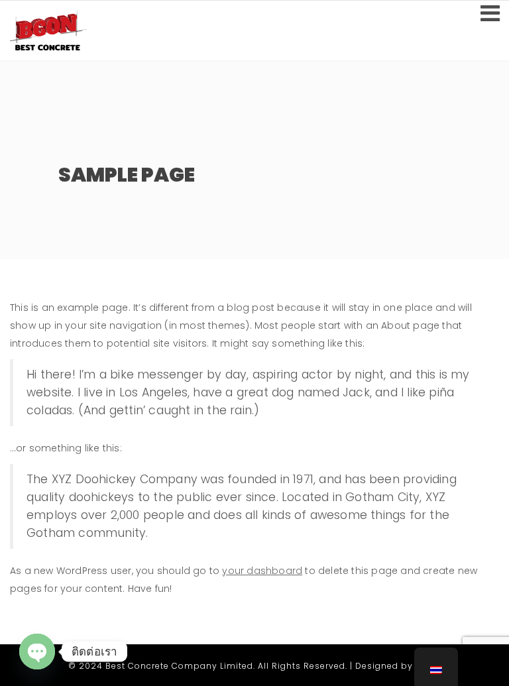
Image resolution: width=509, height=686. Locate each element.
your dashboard (262, 570)
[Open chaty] (37, 651)
